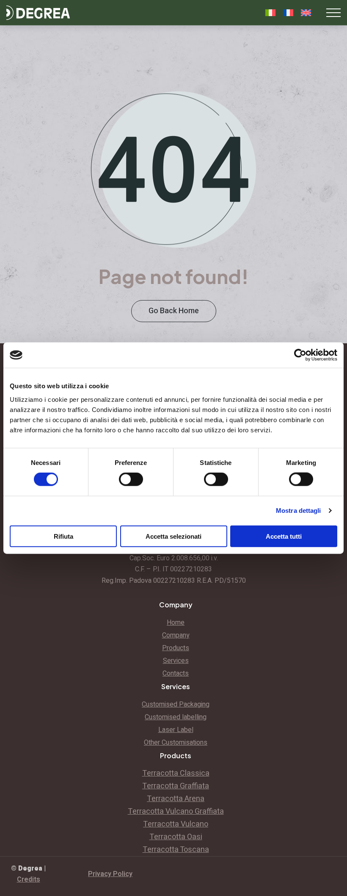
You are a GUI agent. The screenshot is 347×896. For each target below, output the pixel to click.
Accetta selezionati (173, 536)
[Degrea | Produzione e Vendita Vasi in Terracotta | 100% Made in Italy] (38, 13)
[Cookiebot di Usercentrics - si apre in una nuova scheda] (300, 355)
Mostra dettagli (298, 510)
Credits (28, 879)
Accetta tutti (284, 536)
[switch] (131, 479)
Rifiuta (63, 536)
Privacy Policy (110, 874)
